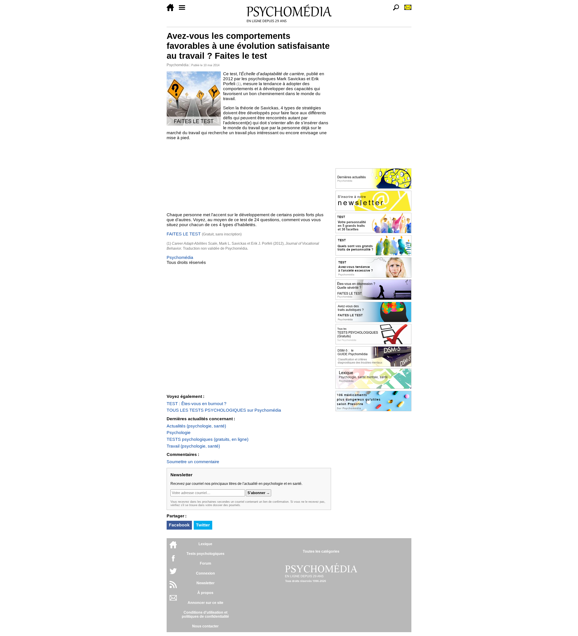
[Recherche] (394, 10)
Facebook (179, 525)
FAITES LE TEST (184, 234)
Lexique (205, 544)
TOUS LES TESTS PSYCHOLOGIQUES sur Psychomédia (224, 410)
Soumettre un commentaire (193, 461)
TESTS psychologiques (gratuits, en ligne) (207, 439)
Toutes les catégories (321, 551)
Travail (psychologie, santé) (193, 446)
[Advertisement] (249, 176)
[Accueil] (172, 10)
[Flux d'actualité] (173, 587)
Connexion (205, 573)
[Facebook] (173, 560)
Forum (205, 563)
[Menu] (183, 10)
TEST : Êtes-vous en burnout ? (196, 403)
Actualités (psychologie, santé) (196, 426)
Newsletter (205, 583)
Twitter (203, 525)
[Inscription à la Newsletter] (406, 10)
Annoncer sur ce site (205, 603)
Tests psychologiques (205, 554)
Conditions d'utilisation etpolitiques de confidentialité (205, 614)
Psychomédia (178, 65)
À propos (205, 593)
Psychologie (179, 432)
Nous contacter (205, 626)
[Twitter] (173, 573)
